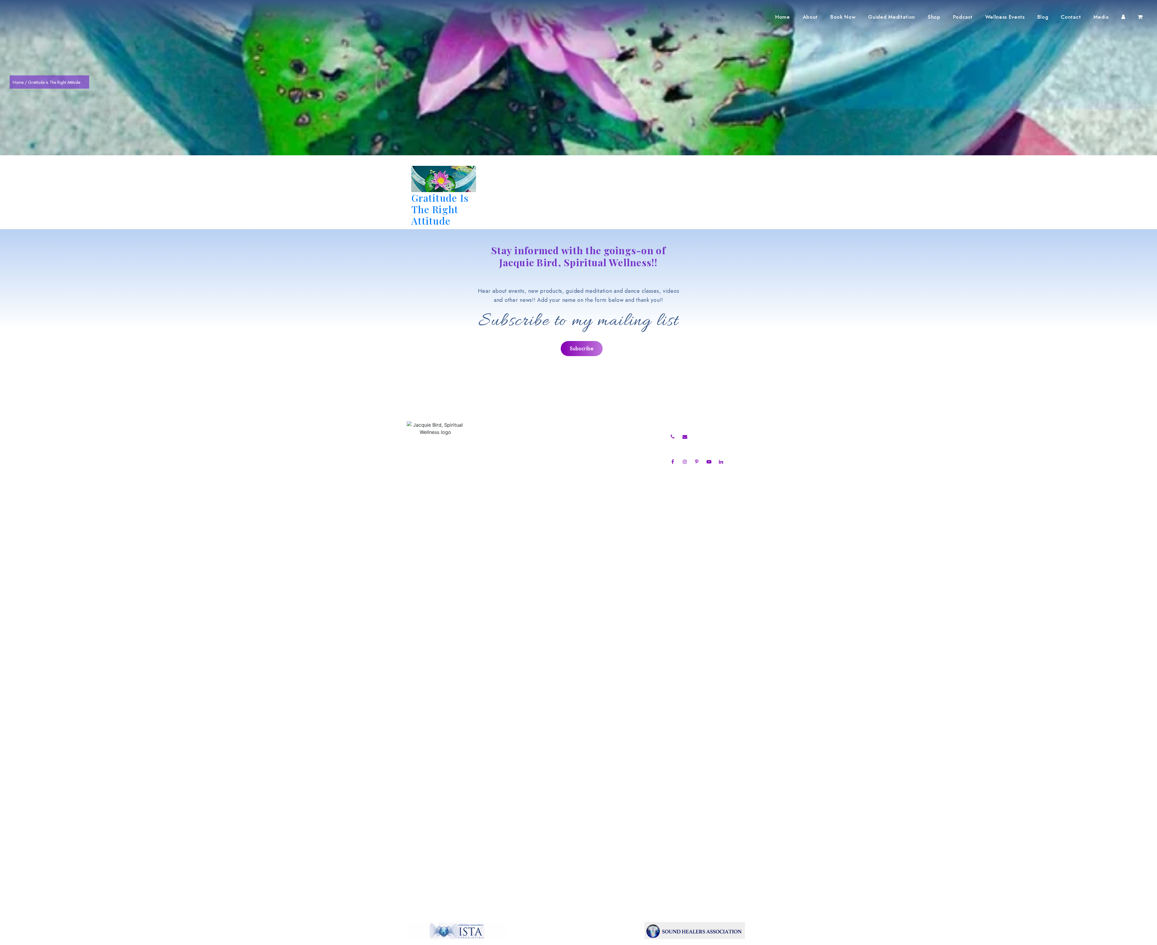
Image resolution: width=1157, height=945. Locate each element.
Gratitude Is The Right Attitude (440, 209)
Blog (1043, 17)
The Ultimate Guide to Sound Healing (605, 444)
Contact (1071, 17)
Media (1100, 17)
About (810, 17)
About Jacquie (499, 436)
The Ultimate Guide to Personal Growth (607, 436)
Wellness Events (1005, 17)
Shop (934, 17)
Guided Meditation (891, 17)
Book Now (842, 17)
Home (782, 17)
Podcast (963, 17)
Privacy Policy (499, 493)
